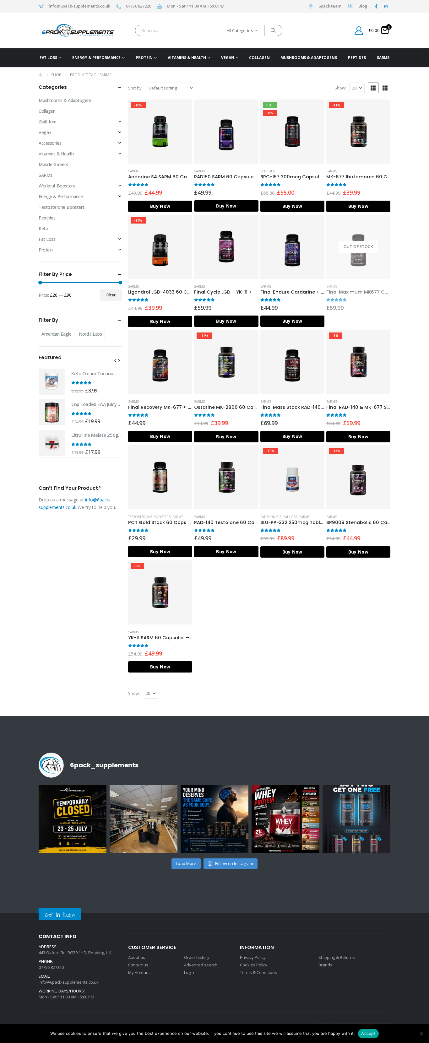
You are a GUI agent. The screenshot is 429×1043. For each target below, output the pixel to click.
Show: (340, 88)
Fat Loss (48, 57)
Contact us (138, 965)
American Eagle (56, 334)
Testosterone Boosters (149, 517)
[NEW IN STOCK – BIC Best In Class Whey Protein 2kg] (285, 819)
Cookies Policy (253, 965)
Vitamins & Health (187, 57)
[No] (421, 1033)
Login (189, 972)
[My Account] (359, 30)
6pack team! (330, 6)
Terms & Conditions (258, 972)
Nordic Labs (90, 334)
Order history (196, 957)
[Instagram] (386, 6)
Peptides (357, 57)
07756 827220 (138, 6)
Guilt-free (48, 122)
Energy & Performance (96, 57)
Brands (325, 965)
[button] (373, 88)
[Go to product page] (226, 132)
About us (136, 957)
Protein (144, 57)
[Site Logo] (68, 30)
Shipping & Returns (336, 957)
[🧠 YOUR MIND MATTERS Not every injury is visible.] (214, 819)
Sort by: (135, 88)
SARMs (383, 57)
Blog (362, 6)
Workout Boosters (57, 186)
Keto (43, 228)
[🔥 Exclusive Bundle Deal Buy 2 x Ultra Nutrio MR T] (356, 819)
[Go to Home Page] (40, 75)
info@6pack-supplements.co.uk (79, 6)
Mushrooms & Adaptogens (308, 57)
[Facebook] (376, 6)
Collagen (259, 57)
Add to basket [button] (181, 110)
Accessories (50, 143)
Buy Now (160, 206)
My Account (139, 972)
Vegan (227, 57)
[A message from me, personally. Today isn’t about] (143, 819)
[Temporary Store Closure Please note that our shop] (72, 819)
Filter (111, 295)
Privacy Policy (253, 957)
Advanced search (200, 965)
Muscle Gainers (53, 164)
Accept (368, 1033)
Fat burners (270, 517)
